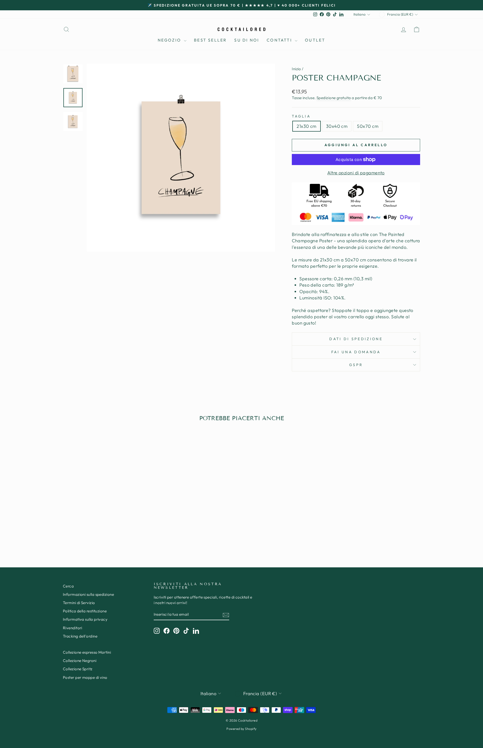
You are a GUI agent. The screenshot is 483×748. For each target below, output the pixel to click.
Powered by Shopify (241, 729)
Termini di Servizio (79, 602)
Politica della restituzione (85, 611)
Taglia (301, 116)
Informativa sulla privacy (85, 619)
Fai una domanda (356, 352)
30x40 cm (337, 126)
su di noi (246, 40)
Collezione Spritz (78, 668)
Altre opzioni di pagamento (356, 173)
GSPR (356, 365)
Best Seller (210, 40)
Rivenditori (72, 627)
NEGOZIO (170, 40)
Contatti (280, 40)
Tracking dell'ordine (80, 636)
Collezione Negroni (79, 660)
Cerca (68, 586)
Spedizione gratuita (333, 97)
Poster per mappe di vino (85, 677)
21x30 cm (306, 126)
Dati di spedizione (356, 339)
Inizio (296, 68)
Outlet (315, 40)
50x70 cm (367, 126)
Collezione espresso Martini (87, 652)
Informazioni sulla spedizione (88, 594)
